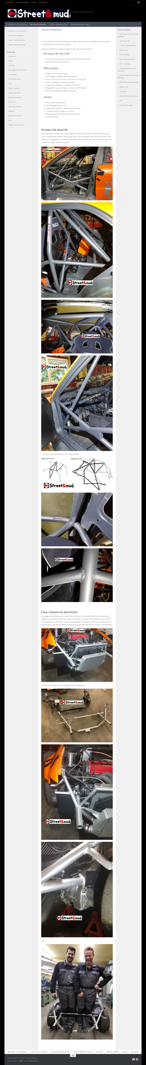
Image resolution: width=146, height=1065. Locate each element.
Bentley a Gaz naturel (125, 105)
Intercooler (11, 65)
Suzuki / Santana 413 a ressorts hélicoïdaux (128, 76)
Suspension (11, 56)
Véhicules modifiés (22, 2)
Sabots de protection (14, 107)
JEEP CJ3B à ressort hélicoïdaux (128, 82)
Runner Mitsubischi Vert (126, 59)
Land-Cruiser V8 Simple (128, 45)
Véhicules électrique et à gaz (79, 24)
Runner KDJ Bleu (124, 55)
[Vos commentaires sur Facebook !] (137, 1059)
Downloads (43, 2)
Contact (33, 2)
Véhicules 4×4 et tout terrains (17, 24)
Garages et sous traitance (16, 125)
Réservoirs (11, 111)
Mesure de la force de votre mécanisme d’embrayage (66, 79)
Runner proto (123, 50)
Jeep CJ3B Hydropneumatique (128, 96)
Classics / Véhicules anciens (58, 24)
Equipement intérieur (14, 97)
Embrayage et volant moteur (17, 70)
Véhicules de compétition (38, 24)
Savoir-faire (10, 2)
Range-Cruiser (124, 87)
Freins (10, 84)
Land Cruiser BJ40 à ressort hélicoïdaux (127, 70)
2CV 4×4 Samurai (124, 64)
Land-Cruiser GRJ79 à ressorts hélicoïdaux (128, 35)
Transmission (12, 74)
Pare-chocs (11, 102)
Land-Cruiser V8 (124, 41)
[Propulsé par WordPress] (21, 1061)
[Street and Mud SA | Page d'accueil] (39, 13)
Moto (10, 120)
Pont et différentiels (14, 79)
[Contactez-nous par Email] (133, 1059)
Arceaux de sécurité (14, 93)
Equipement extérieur (15, 116)
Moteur (10, 61)
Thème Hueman (33, 1061)
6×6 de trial (122, 91)
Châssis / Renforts (14, 88)
